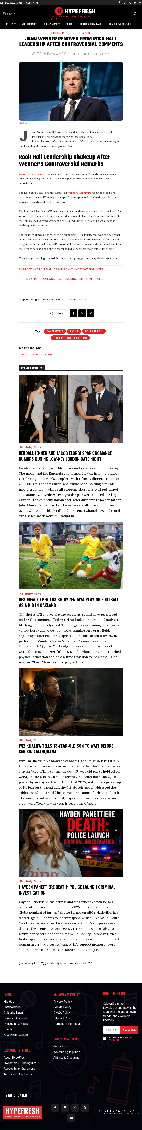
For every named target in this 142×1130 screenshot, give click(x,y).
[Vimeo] (135, 3)
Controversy (55, 331)
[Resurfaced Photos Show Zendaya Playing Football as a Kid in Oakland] (71, 556)
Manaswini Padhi (58, 54)
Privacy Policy (114, 1040)
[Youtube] (140, 3)
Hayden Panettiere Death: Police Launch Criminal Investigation (67, 889)
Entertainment (60, 32)
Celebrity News (82, 32)
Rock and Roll (94, 331)
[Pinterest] (90, 313)
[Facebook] (119, 3)
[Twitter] (130, 3)
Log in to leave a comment (37, 354)
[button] (135, 13)
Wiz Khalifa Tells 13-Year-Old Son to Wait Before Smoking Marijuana (66, 748)
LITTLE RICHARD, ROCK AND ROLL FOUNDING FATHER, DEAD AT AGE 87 (64, 278)
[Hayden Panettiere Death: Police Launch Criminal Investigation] (71, 843)
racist (74, 331)
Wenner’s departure (79, 192)
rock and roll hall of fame (70, 338)
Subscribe (129, 1030)
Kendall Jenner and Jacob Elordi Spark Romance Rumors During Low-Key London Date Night (65, 456)
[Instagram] (124, 3)
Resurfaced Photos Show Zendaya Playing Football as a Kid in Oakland (69, 602)
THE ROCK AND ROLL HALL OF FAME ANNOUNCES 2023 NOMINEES (61, 269)
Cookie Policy (106, 1111)
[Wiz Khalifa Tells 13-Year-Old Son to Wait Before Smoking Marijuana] (71, 702)
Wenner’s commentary (32, 174)
